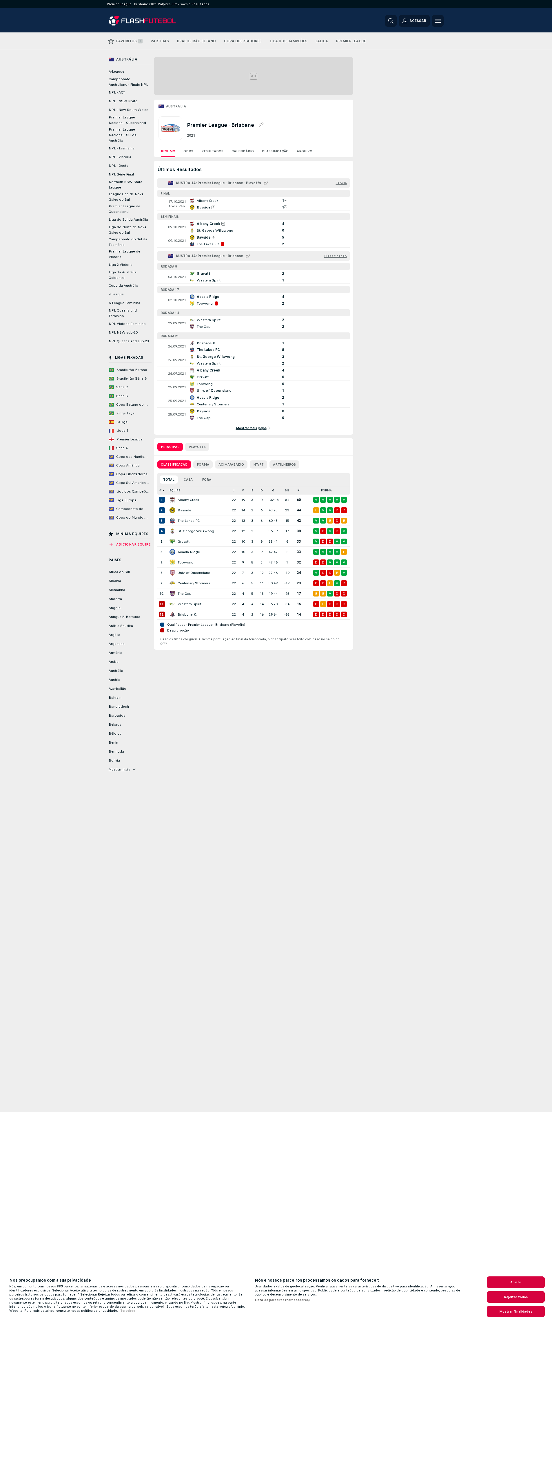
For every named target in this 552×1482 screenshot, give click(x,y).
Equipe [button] (175, 490)
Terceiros (127, 1311)
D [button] (261, 490)
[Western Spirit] (172, 604)
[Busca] (391, 21)
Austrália (176, 106)
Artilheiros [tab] (284, 464)
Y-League (116, 294)
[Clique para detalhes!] (253, 204)
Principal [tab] (170, 447)
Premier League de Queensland (124, 209)
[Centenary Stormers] (172, 583)
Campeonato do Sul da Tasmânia (128, 242)
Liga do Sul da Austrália (128, 219)
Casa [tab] (188, 479)
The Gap (185, 593)
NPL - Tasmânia (121, 148)
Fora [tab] (206, 479)
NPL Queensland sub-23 (129, 341)
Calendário (243, 151)
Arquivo (304, 151)
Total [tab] (168, 479)
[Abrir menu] (438, 21)
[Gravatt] (172, 541)
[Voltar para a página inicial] (148, 20)
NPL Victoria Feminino (127, 323)
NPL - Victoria (120, 157)
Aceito (515, 1282)
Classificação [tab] (174, 464)
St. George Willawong (196, 531)
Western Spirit (189, 604)
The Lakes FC (189, 520)
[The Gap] (172, 594)
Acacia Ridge (189, 552)
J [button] (233, 490)
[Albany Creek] (172, 500)
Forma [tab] (203, 464)
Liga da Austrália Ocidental (122, 275)
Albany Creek (188, 499)
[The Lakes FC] (172, 521)
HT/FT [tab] (258, 464)
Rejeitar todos (516, 1297)
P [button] (299, 490)
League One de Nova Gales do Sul (126, 197)
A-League (116, 71)
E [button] (252, 490)
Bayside (184, 510)
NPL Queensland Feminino (123, 313)
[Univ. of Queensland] (172, 573)
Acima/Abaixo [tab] (231, 464)
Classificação (275, 151)
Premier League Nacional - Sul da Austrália (122, 135)
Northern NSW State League (125, 185)
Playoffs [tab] (197, 447)
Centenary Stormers (194, 583)
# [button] (160, 490)
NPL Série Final (121, 174)
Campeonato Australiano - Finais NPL (128, 82)
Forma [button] (326, 490)
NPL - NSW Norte (123, 101)
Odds (188, 151)
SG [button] (287, 490)
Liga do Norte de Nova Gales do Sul (127, 230)
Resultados (212, 151)
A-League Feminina (124, 303)
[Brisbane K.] (172, 614)
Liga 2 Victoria (120, 264)
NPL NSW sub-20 (123, 332)
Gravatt (184, 541)
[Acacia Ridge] (172, 552)
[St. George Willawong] (172, 531)
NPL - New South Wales (128, 109)
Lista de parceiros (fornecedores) (282, 1300)
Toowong (186, 562)
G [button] (273, 490)
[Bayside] (172, 510)
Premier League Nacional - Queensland (127, 120)
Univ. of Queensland (194, 572)
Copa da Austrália (123, 285)
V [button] (243, 490)
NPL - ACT (117, 92)
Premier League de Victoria (124, 254)
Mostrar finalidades (515, 1311)
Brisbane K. (187, 614)
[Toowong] (172, 562)
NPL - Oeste (118, 165)
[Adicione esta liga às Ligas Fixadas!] (261, 124)
